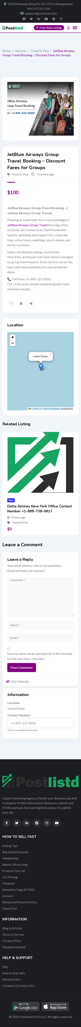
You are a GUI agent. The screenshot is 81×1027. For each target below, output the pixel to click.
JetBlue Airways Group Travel (27, 225)
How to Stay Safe (13, 973)
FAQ (5, 967)
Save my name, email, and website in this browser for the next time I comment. (40, 656)
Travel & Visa (40, 51)
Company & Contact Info (18, 985)
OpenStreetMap (51, 408)
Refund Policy (11, 979)
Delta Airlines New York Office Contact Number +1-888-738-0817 (39, 509)
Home (6, 51)
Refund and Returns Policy (19, 902)
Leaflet (35, 408)
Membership (10, 858)
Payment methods (14, 947)
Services (20, 51)
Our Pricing (9, 877)
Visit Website (20, 681)
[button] (41, 367)
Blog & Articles (12, 928)
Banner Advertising (15, 864)
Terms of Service (13, 934)
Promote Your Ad (13, 871)
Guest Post (9, 908)
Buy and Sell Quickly (15, 852)
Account (7, 896)
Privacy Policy (11, 941)
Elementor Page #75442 (18, 889)
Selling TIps (10, 845)
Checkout (8, 883)
